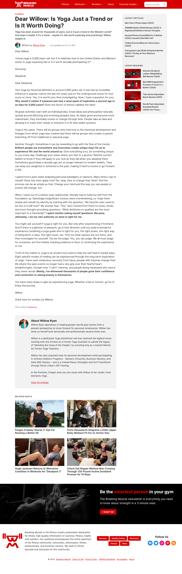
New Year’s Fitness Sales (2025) (139, 23)
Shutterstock (32, 307)
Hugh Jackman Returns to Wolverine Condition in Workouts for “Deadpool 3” (38, 470)
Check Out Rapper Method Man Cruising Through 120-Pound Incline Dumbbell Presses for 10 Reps (91, 471)
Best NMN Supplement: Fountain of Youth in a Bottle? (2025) (153, 85)
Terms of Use (78, 559)
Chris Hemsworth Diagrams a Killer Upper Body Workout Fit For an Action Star (91, 431)
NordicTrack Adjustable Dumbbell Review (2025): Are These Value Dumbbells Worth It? (153, 109)
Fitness (19, 14)
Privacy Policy (91, 559)
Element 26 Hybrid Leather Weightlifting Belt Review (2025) (152, 74)
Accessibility (122, 559)
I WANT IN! (108, 512)
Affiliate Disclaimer (107, 559)
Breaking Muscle (63, 559)
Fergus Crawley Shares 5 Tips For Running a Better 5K (35, 431)
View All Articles (39, 382)
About (131, 559)
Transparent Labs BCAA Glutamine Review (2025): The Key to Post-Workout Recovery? (144, 53)
